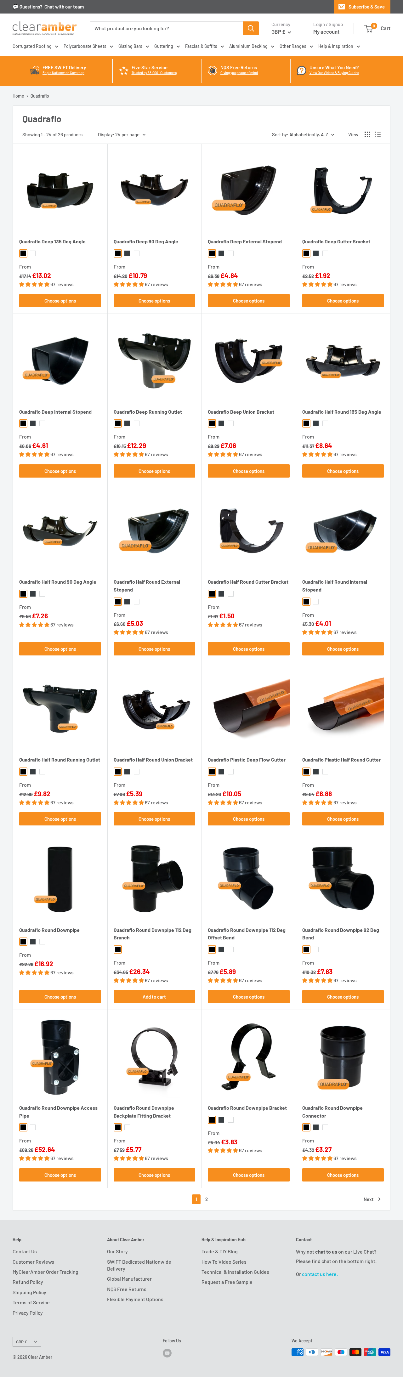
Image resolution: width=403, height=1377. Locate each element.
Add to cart (154, 997)
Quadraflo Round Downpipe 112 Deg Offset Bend (247, 934)
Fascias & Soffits (201, 46)
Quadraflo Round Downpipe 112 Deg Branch (152, 934)
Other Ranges (293, 46)
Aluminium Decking (248, 46)
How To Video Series (224, 1262)
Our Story (117, 1251)
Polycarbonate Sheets (85, 46)
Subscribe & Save (367, 6)
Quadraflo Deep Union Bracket (241, 412)
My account (326, 31)
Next (369, 1199)
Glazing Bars (130, 46)
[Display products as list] (378, 134)
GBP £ (21, 1341)
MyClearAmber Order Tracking (45, 1272)
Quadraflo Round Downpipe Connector (332, 1112)
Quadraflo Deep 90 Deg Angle (146, 241)
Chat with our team (64, 6)
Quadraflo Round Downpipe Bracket (247, 1108)
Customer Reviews (33, 1262)
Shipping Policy (29, 1292)
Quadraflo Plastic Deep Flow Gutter (247, 759)
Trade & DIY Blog (220, 1251)
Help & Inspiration (335, 46)
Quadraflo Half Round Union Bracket (153, 759)
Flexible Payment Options (135, 1299)
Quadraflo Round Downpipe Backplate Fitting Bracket (144, 1112)
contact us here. (320, 1274)
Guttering (163, 46)
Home (18, 96)
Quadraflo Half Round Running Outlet (59, 759)
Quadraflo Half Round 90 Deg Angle (57, 582)
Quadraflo (40, 96)
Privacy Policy (28, 1313)
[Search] (251, 28)
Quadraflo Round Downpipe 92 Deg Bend (340, 934)
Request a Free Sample (227, 1282)
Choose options (60, 300)
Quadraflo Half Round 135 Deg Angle (341, 412)
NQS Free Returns (126, 1289)
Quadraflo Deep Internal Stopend (55, 412)
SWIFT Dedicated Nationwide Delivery (139, 1265)
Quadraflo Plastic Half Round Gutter (341, 759)
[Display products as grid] (367, 134)
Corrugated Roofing (32, 46)
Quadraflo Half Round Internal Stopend (334, 585)
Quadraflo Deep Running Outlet (148, 412)
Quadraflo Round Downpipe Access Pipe (58, 1112)
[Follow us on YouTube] (167, 1352)
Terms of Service (31, 1302)
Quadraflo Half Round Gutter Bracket (248, 582)
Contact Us (25, 1251)
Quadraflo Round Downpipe (49, 930)
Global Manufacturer (129, 1279)
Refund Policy (28, 1282)
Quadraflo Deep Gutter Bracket (336, 241)
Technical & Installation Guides (235, 1272)
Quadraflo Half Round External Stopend (147, 585)
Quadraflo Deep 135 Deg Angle (52, 241)
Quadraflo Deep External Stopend (245, 241)
